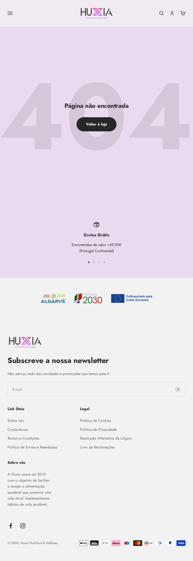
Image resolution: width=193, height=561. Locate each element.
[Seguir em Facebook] (11, 526)
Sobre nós (16, 420)
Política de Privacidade (98, 429)
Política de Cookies (95, 420)
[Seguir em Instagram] (23, 526)
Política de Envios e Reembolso (32, 447)
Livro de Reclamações (97, 447)
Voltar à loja (96, 124)
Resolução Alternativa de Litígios (106, 438)
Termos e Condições (23, 438)
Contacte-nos (18, 429)
